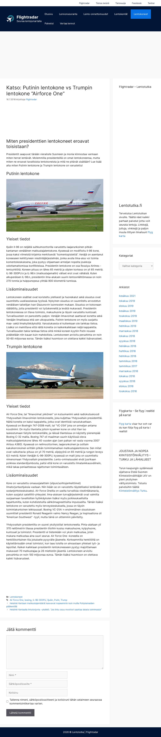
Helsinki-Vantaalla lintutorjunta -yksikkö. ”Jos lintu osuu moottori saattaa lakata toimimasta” (56, 609)
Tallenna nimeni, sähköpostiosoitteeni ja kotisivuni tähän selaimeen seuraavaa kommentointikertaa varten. (56, 701)
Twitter (151, 3)
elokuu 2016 (126, 386)
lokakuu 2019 (127, 300)
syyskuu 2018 (127, 341)
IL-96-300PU (39, 600)
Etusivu (49, 14)
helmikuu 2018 (127, 356)
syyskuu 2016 (127, 381)
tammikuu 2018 (128, 361)
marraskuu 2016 (128, 371)
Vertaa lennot (67, 23)
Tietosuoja (120, 3)
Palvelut (49, 23)
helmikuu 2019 (127, 326)
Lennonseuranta (68, 14)
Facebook (137, 3)
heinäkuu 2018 (127, 346)
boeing (28, 600)
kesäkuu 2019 (127, 310)
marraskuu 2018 (128, 331)
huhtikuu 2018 (127, 351)
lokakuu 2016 (127, 376)
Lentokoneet (141, 14)
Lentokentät (121, 14)
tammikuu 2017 (128, 366)
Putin (56, 600)
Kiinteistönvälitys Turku (133, 490)
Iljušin (50, 600)
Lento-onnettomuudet (95, 14)
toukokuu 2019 (128, 315)
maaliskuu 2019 (128, 320)
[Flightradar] (10, 18)
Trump (64, 600)
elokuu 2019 (126, 305)
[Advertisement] (80, 53)
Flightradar (84, 3)
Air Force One (16, 600)
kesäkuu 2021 (127, 295)
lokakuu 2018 (127, 336)
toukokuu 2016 (128, 391)
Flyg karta (125, 423)
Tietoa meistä (102, 3)
